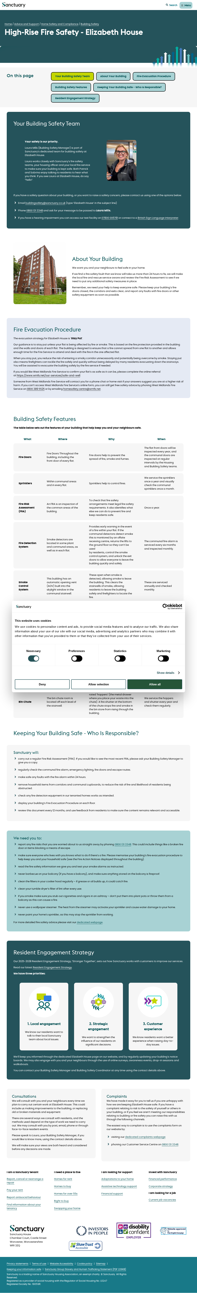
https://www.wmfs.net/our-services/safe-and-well (48, 375)
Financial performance (163, 1179)
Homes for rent (63, 1179)
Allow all (155, 684)
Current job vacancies (162, 1200)
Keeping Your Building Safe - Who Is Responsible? (129, 87)
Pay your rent (15, 1190)
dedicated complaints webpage (145, 1137)
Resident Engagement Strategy (75, 98)
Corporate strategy (161, 1186)
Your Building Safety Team (72, 76)
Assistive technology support (119, 1186)
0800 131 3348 (34, 210)
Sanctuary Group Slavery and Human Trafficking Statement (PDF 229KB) (85, 1269)
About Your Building (113, 76)
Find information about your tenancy (24, 1207)
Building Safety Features (71, 87)
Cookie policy (84, 1264)
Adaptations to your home (117, 1179)
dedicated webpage (90, 922)
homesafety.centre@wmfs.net (82, 389)
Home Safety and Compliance (59, 24)
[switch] (76, 658)
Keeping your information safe (24, 1269)
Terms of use (39, 1264)
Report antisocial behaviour (24, 1197)
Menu (187, 5)
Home (8, 24)
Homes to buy (62, 1186)
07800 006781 (110, 218)
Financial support (112, 1194)
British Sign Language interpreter (158, 218)
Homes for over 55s (66, 1194)
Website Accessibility (61, 1264)
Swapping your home (67, 1208)
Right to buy (61, 1201)
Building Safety (90, 24)
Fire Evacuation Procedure (154, 76)
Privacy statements (17, 1264)
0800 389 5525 (36, 389)
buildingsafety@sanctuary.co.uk (45, 203)
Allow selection (98, 684)
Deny (42, 684)
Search (173, 5)
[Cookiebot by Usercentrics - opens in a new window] (165, 606)
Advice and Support (26, 24)
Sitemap (100, 1264)
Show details (165, 672)
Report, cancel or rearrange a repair (25, 1181)
